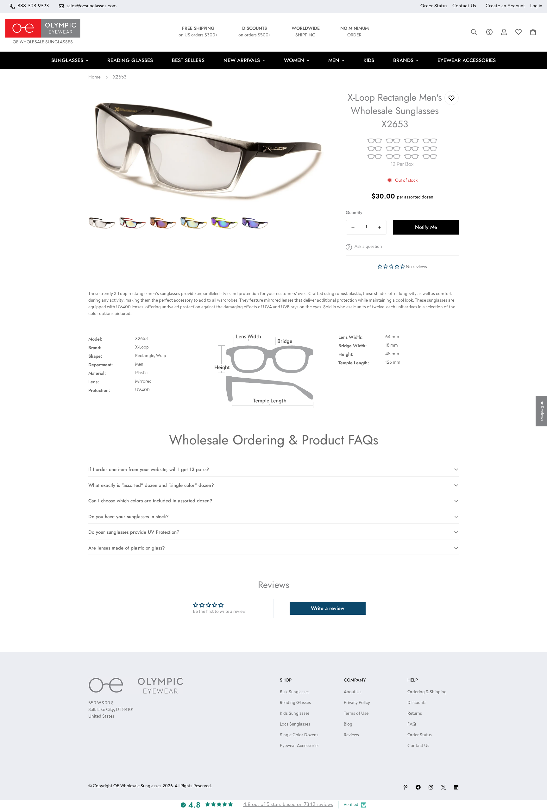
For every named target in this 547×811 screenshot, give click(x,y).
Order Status (433, 6)
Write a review (327, 608)
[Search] (474, 32)
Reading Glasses (295, 703)
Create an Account (505, 6)
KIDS (368, 60)
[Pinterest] (405, 787)
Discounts (416, 703)
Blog (348, 724)
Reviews (351, 735)
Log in (536, 6)
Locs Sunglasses (295, 724)
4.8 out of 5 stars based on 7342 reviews (288, 804)
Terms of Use (356, 714)
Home (94, 77)
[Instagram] (430, 787)
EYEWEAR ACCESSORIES (466, 60)
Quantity (354, 212)
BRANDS (403, 60)
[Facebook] (418, 787)
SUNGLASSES (67, 60)
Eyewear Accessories (299, 746)
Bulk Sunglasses (295, 692)
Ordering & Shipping (427, 692)
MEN (333, 60)
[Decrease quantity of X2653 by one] (353, 227)
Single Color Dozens (299, 735)
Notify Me (426, 227)
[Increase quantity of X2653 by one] (380, 227)
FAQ (411, 724)
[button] (533, 32)
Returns (414, 714)
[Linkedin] (456, 787)
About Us (353, 692)
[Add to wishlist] (451, 98)
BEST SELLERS (188, 60)
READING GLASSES (130, 60)
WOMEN (294, 60)
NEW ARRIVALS (241, 60)
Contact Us (464, 6)
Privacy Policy (357, 703)
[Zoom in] (316, 104)
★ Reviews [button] (541, 411)
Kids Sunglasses (295, 714)
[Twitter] (443, 787)
